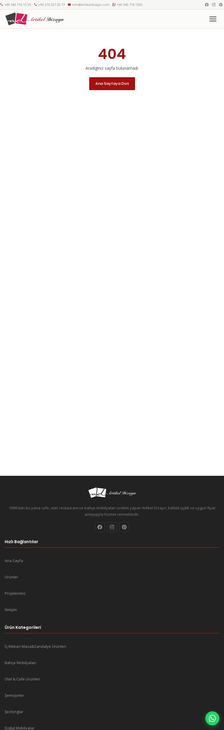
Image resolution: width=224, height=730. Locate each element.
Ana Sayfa (14, 560)
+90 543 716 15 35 (17, 4)
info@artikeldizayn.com (90, 4)
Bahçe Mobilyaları (20, 662)
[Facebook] (207, 4)
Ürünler (11, 577)
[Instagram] (214, 4)
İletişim (11, 609)
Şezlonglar (14, 711)
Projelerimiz (15, 593)
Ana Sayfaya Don (112, 83)
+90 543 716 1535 (129, 4)
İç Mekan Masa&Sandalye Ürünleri (35, 646)
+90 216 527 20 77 (51, 4)
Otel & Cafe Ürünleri (22, 679)
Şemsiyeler (14, 695)
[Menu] (212, 19)
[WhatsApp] (212, 718)
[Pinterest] (221, 4)
